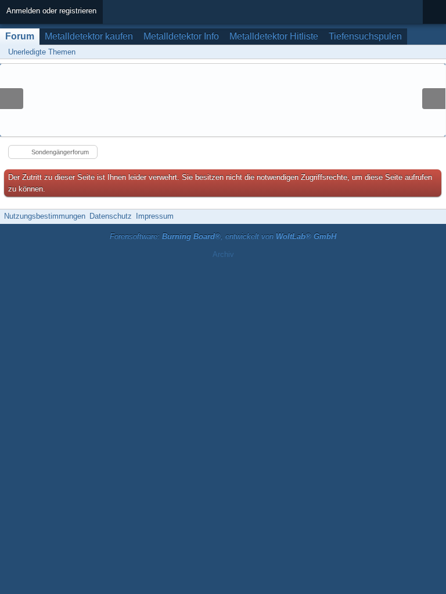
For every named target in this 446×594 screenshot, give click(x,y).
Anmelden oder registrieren (51, 10)
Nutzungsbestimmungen (44, 216)
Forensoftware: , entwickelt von (223, 236)
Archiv (223, 254)
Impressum (155, 216)
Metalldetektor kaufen (89, 36)
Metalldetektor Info (181, 36)
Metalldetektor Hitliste (273, 36)
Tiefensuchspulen (365, 36)
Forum (19, 36)
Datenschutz (110, 216)
